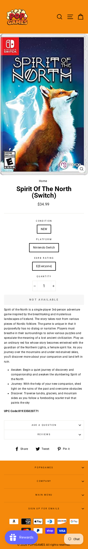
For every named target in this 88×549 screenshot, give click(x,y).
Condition (44, 221)
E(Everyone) (44, 266)
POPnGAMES (44, 467)
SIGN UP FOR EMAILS (44, 508)
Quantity (44, 276)
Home (43, 181)
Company (44, 481)
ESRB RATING (44, 258)
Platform (44, 239)
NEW (44, 229)
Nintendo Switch (44, 247)
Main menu (44, 495)
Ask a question (44, 425)
